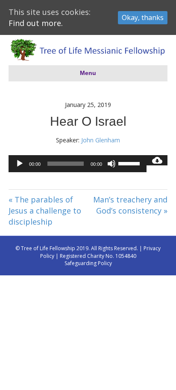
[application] (78, 163)
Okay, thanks (143, 17)
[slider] (130, 162)
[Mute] (111, 163)
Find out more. (36, 23)
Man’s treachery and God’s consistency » (130, 205)
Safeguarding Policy (88, 263)
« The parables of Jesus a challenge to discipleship (45, 210)
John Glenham (100, 140)
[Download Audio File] (157, 160)
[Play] (19, 163)
